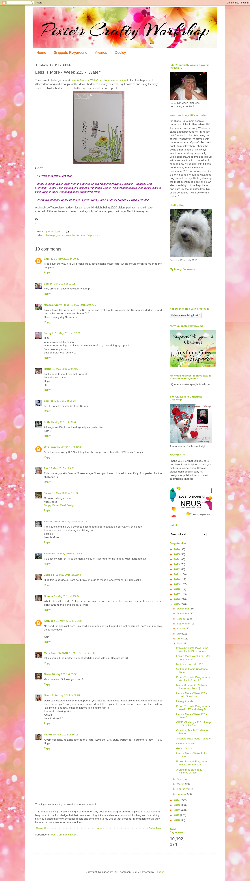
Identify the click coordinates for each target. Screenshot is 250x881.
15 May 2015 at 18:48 (68, 574)
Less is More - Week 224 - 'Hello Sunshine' (191, 695)
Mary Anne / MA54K (56, 653)
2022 (177, 569)
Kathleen (49, 620)
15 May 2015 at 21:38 (82, 653)
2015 (177, 604)
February (182, 788)
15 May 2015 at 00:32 (66, 258)
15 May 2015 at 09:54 (63, 422)
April (180, 779)
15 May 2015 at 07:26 (68, 333)
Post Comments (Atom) (64, 834)
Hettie (47, 368)
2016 (177, 599)
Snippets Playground (70, 52)
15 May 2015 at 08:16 (65, 368)
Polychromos (93, 235)
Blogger (159, 871)
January (182, 793)
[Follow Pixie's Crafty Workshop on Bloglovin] (186, 317)
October (182, 618)
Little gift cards (184, 701)
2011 (177, 815)
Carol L (48, 258)
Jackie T (49, 574)
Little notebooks (185, 743)
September (184, 623)
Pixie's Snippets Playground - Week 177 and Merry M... (193, 708)
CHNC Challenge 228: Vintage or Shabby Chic (193, 724)
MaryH (48, 734)
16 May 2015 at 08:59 (67, 695)
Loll (46, 283)
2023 (177, 564)
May (180, 643)
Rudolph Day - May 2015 (190, 663)
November (183, 613)
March (181, 783)
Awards (101, 52)
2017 (177, 594)
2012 (177, 810)
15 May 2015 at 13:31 (61, 468)
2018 (177, 589)
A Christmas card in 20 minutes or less (189, 771)
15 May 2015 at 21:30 (69, 620)
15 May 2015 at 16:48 (69, 553)
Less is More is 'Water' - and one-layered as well (99, 80)
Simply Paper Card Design (59, 505)
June (180, 638)
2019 (177, 584)
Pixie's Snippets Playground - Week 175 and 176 (193, 763)
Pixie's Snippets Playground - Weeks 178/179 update (193, 649)
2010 (177, 820)
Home (41, 52)
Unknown (50, 446)
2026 (177, 549)
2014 (177, 800)
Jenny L (49, 333)
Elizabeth (49, 553)
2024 (177, 559)
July (179, 633)
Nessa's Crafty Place (56, 304)
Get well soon (184, 748)
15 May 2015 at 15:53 (65, 493)
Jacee (47, 493)
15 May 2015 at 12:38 (69, 446)
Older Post (155, 828)
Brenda (48, 596)
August (181, 628)
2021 (177, 574)
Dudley (120, 52)
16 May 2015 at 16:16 (65, 734)
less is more (78, 235)
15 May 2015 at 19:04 (66, 596)
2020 (177, 579)
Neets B (49, 695)
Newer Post (42, 828)
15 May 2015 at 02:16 (62, 283)
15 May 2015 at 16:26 (74, 521)
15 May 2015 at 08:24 (63, 400)
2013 (177, 805)
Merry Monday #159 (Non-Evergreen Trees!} (191, 687)
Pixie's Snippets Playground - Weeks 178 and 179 (193, 679)
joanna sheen (64, 235)
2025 (177, 554)
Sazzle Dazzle (52, 521)
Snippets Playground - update (193, 738)
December (183, 608)
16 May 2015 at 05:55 (64, 674)
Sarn (47, 400)
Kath (47, 422)
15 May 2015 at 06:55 (83, 304)
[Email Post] (67, 231)
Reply (47, 272)
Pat (46, 468)
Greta (47, 674)
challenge (50, 235)
